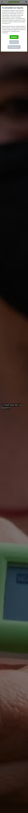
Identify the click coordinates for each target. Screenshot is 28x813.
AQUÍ (9, 23)
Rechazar (14, 42)
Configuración (14, 47)
